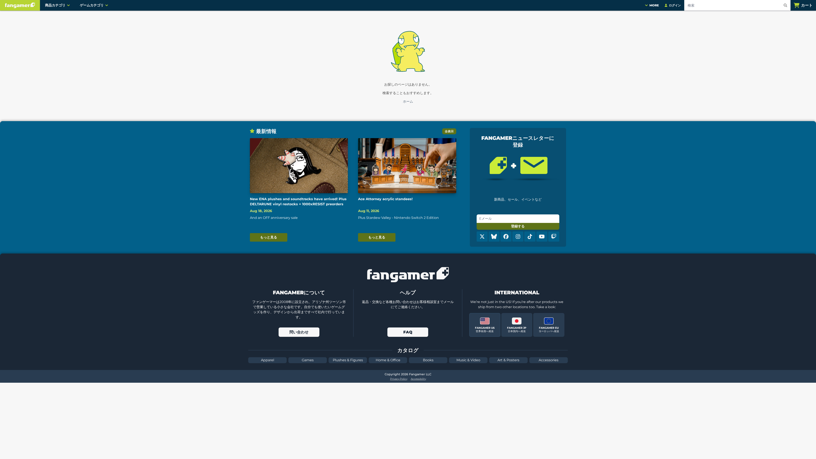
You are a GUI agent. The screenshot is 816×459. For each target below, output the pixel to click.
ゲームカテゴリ (92, 5)
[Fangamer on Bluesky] (494, 236)
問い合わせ (299, 332)
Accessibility (418, 378)
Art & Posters (508, 360)
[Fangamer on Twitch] (553, 236)
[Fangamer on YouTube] (541, 236)
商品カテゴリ (55, 5)
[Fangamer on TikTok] (529, 236)
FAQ (407, 332)
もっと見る (268, 237)
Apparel (267, 360)
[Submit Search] (785, 5)
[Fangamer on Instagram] (517, 236)
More (654, 5)
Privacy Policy (398, 378)
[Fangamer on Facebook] (505, 236)
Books (428, 360)
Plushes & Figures (348, 360)
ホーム (408, 101)
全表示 (449, 131)
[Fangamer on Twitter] (482, 236)
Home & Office (388, 360)
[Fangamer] (20, 5)
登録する (518, 226)
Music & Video (468, 360)
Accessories (548, 360)
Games (308, 360)
